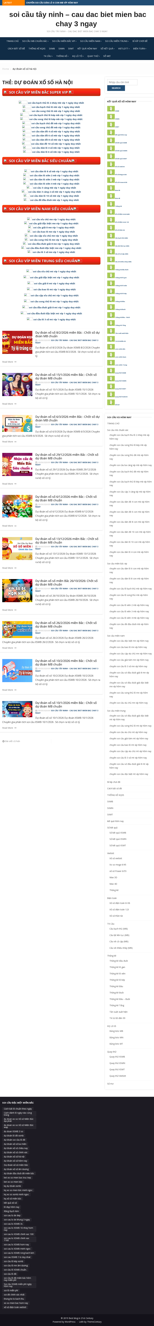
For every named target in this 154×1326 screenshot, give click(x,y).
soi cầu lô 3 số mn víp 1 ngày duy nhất (54, 252)
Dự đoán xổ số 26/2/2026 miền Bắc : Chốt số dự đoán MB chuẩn (66, 624)
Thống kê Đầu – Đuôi (122, 317)
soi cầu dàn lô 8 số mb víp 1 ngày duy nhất (54, 171)
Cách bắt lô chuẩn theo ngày (18, 1108)
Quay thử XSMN (120, 381)
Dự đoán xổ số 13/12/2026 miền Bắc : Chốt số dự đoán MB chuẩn (66, 540)
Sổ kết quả (107, 48)
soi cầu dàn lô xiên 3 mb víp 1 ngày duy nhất (54, 179)
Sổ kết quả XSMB (121, 143)
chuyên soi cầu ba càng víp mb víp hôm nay (130, 465)
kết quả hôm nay (87, 48)
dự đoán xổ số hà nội (14, 1156)
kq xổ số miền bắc (12, 1198)
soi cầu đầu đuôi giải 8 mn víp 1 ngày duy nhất (54, 243)
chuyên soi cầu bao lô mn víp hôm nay (128, 647)
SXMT (71, 48)
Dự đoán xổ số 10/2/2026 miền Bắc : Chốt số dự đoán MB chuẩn (66, 662)
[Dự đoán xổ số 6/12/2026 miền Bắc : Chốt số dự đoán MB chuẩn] (17, 506)
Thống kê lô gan (121, 278)
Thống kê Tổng (120, 325)
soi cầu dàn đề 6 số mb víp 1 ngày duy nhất (56, 135)
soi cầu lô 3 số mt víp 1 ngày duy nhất (54, 319)
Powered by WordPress (64, 1321)
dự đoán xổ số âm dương (16, 1169)
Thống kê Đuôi (120, 309)
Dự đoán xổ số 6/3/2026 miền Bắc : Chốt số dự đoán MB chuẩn (67, 418)
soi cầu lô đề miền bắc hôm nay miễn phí (17, 1278)
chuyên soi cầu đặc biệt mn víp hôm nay (129, 640)
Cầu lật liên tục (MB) (122, 246)
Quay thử (92, 56)
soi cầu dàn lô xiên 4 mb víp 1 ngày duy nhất (54, 183)
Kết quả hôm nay (121, 135)
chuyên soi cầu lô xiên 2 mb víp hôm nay (129, 605)
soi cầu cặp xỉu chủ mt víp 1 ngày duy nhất (55, 295)
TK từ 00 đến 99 (120, 341)
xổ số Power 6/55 (117, 871)
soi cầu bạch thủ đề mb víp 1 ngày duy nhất (55, 123)
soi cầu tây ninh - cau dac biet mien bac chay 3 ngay (66, 341)
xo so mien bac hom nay (16, 1303)
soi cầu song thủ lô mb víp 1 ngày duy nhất (56, 111)
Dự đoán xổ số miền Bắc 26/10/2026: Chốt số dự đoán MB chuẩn (66, 582)
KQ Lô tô (77, 56)
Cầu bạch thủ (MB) (121, 238)
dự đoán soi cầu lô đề (14, 1139)
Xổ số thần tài (120, 230)
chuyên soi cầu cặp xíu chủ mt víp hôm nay (130, 751)
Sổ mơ (106, 56)
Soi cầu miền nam (90, 41)
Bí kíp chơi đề (140, 41)
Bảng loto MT (116, 1043)
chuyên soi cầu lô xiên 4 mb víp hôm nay (129, 617)
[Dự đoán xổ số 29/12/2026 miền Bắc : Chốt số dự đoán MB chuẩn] (17, 464)
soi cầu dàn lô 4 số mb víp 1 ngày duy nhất (56, 147)
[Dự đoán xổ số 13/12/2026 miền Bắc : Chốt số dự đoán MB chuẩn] (17, 548)
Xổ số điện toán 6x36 (122, 214)
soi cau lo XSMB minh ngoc (17, 1248)
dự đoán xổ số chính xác (16, 1152)
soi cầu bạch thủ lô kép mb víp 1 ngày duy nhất (55, 115)
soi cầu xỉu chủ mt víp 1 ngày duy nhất (54, 271)
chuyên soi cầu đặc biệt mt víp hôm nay (128, 774)
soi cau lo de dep (12, 1215)
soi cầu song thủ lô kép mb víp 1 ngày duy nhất (56, 119)
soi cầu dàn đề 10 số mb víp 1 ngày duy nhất (56, 143)
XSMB (117, 111)
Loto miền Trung (121, 365)
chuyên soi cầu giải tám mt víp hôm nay (128, 738)
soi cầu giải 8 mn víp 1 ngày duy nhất (54, 227)
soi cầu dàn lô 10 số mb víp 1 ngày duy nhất (54, 195)
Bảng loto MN (116, 1037)
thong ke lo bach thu (14, 1298)
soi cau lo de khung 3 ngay (17, 1219)
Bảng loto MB (116, 1031)
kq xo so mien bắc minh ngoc (18, 1190)
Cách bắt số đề (16, 48)
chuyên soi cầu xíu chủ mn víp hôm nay (128, 702)
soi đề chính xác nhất (14, 1294)
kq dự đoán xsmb (12, 1186)
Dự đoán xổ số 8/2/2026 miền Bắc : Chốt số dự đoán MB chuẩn (67, 334)
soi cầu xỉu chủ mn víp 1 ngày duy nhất (54, 219)
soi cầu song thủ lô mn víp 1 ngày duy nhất (54, 239)
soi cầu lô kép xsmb (13, 1261)
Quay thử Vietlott (121, 397)
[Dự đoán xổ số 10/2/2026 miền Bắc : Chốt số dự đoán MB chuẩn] (17, 670)
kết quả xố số (10, 1202)
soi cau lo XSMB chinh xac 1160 (16, 1239)
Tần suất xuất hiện (121, 333)
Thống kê (61, 56)
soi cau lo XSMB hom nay (16, 1244)
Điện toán (139, 48)
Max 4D (117, 198)
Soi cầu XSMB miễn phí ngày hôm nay (18, 1285)
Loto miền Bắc (120, 349)
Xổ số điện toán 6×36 (119, 903)
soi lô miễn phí (11, 1290)
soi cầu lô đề (10, 1273)
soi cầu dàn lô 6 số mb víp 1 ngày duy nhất (56, 151)
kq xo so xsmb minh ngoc (16, 1194)
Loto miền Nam (120, 357)
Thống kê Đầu (120, 301)
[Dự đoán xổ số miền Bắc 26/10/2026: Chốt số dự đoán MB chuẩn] (17, 590)
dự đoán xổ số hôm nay (15, 1160)
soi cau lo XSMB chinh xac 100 (19, 1234)
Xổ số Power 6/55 (121, 182)
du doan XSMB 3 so (13, 1131)
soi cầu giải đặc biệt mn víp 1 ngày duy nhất (54, 223)
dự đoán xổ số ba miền (15, 1144)
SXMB (52, 48)
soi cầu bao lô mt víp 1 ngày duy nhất (55, 289)
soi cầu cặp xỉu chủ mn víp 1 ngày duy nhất (54, 235)
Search (116, 88)
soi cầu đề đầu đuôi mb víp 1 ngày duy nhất (54, 199)
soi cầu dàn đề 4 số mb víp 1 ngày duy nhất (56, 131)
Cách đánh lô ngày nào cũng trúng (18, 1113)
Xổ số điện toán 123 (122, 222)
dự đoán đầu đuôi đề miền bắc (19, 1173)
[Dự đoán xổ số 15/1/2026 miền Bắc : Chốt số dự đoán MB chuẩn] (17, 384)
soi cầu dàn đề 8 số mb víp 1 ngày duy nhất (56, 139)
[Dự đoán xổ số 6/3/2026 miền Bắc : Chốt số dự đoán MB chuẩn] (17, 423)
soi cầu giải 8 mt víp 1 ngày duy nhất (54, 283)
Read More (7, 361)
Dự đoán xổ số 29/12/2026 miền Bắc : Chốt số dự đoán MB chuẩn (66, 456)
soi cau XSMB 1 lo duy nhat (17, 1257)
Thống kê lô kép (121, 293)
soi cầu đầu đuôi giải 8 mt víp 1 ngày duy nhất (54, 307)
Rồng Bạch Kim (11, 1211)
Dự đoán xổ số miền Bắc (16, 1165)
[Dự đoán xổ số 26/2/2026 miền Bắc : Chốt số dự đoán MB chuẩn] (17, 629)
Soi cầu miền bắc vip (63, 41)
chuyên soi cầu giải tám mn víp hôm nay (129, 659)
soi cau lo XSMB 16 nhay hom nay (18, 1228)
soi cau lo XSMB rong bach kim (19, 1252)
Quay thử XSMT (120, 389)
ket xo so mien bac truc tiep (17, 1177)
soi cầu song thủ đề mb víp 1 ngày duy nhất (55, 127)
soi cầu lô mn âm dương (16, 1265)
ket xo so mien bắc (13, 1181)
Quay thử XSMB (120, 373)
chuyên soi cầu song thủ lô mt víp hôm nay (130, 725)
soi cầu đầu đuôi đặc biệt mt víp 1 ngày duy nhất (54, 313)
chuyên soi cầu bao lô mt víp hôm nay (127, 744)
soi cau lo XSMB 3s (13, 1223)
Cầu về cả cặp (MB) (121, 254)
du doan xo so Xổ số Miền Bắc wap (19, 1126)
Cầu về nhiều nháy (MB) (123, 262)
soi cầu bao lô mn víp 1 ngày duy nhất (54, 231)
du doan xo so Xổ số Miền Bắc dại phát (19, 1119)
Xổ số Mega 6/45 (120, 175)
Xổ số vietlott (120, 167)
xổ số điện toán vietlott (15, 1307)
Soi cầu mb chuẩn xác (34, 41)
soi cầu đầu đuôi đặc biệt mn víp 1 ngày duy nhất (53, 247)
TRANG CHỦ (12, 41)
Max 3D (117, 190)
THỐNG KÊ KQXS (37, 48)
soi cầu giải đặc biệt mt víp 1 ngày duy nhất (54, 277)
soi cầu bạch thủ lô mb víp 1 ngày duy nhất (56, 106)
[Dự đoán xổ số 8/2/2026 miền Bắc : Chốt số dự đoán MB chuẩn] (17, 342)
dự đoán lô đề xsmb (14, 1135)
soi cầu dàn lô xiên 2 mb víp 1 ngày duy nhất (54, 175)
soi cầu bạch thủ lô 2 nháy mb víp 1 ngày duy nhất (56, 102)
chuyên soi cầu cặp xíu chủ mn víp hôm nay (130, 653)
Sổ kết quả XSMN (121, 151)
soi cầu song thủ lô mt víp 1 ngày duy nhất (55, 301)
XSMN (117, 119)
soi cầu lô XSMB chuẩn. (15, 1269)
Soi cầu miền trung (116, 41)
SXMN (62, 48)
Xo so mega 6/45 (117, 864)
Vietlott (123, 48)
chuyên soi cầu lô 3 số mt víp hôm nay (128, 757)
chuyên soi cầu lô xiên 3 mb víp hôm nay (129, 611)
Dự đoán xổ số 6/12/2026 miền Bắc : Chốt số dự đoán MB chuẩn (66, 498)
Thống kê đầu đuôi (121, 270)
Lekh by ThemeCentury (90, 1321)
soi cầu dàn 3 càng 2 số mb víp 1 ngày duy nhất (54, 191)
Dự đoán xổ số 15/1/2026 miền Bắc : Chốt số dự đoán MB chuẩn (66, 376)
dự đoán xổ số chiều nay (16, 1148)
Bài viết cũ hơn (12, 741)
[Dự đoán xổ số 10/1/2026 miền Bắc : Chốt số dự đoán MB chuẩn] (17, 709)
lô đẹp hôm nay (11, 1207)
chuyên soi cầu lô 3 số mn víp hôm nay (128, 666)
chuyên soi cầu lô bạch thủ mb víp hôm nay (130, 588)
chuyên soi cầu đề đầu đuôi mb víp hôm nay (51, 2)
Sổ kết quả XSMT (121, 159)
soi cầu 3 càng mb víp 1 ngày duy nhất (54, 187)
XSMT (117, 127)
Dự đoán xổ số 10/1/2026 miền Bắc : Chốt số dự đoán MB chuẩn (66, 704)
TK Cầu (47, 56)
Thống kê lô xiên (121, 286)
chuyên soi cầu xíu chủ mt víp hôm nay (128, 732)
